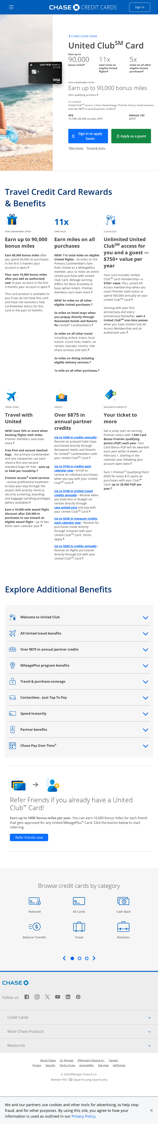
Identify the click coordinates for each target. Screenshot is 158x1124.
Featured (35, 911)
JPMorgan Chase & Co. (91, 1060)
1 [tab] (72, 958)
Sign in (142, 7)
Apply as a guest (136, 137)
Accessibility (86, 1065)
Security (50, 1065)
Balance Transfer (34, 937)
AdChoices (119, 1065)
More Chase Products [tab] (82, 1031)
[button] (151, 1110)
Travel (80, 937)
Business (124, 937)
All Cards (79, 911)
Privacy (37, 1065)
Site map (103, 1065)
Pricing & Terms (96, 148)
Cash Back (123, 911)
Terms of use (67, 1065)
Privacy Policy (83, 1116)
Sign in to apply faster (93, 136)
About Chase (48, 1060)
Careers (113, 1060)
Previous (64, 958)
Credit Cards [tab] (82, 1017)
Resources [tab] (82, 1045)
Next (94, 958)
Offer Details (76, 148)
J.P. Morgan (67, 1060)
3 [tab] (86, 958)
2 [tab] (79, 958)
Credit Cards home (84, 36)
